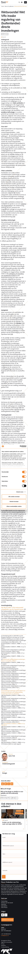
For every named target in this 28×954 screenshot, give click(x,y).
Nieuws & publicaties (9, 6)
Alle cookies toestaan (14, 496)
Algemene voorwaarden (6, 942)
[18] (2, 372)
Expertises (3, 904)
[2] (13, 60)
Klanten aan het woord (7, 902)
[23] (2, 711)
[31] (9, 560)
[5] (10, 149)
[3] (25, 94)
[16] (11, 334)
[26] (2, 720)
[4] (10, 123)
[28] (18, 530)
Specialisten (4, 906)
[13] (12, 259)
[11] (14, 241)
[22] (19, 442)
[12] (18, 250)
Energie (13, 797)
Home (2, 6)
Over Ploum (4, 907)
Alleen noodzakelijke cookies (14, 506)
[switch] (24, 476)
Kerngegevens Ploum (6, 940)
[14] (10, 292)
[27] (7, 516)
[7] (16, 178)
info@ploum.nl (5, 935)
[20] (18, 411)
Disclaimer (3, 945)
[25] (2, 717)
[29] (17, 545)
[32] (6, 594)
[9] (23, 198)
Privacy (2, 943)
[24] (2, 714)
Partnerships (4, 901)
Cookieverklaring (5, 947)
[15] (23, 323)
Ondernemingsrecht (5, 797)
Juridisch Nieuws (4, 34)
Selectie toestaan (14, 501)
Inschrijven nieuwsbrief (7, 919)
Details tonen (19, 492)
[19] (9, 399)
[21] (2, 430)
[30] (9, 554)
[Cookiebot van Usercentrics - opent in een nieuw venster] (20, 446)
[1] (11, 49)
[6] (13, 167)
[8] (14, 193)
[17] (9, 345)
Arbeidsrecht (18, 810)
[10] (14, 216)
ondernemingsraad (19, 813)
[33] (19, 618)
